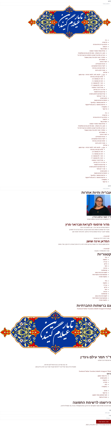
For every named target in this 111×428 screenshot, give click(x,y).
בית (106, 40)
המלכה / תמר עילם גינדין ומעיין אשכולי (94, 57)
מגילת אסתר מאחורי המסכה (97, 51)
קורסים (105, 72)
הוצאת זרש (102, 59)
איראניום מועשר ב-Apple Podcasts (95, 104)
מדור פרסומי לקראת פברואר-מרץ (87, 224)
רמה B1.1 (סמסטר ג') (97, 83)
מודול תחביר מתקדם (97, 87)
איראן (105, 264)
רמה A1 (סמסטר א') (97, 79)
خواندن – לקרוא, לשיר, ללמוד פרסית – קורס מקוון (92, 74)
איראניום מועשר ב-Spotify (98, 102)
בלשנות (105, 259)
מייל (110, 415)
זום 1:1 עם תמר (101, 96)
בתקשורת (104, 107)
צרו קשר (105, 109)
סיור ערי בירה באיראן (99, 89)
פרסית (105, 268)
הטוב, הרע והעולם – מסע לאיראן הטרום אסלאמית (91, 53)
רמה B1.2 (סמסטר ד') (97, 85)
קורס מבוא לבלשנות (99, 92)
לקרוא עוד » (106, 236)
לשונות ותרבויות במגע (101, 272)
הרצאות (105, 47)
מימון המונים (103, 98)
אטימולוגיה (104, 270)
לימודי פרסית (103, 62)
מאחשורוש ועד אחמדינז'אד (99, 274)
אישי (106, 266)
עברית (105, 262)
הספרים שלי (103, 49)
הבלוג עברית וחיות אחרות (100, 44)
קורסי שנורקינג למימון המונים (97, 94)
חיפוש (109, 1)
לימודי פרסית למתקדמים (98, 66)
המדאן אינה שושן (98, 241)
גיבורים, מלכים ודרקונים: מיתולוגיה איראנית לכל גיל (91, 55)
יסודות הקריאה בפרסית (98, 68)
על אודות (104, 42)
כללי (106, 257)
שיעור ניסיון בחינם (100, 70)
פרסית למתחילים (100, 64)
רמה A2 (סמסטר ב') (97, 81)
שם (110, 410)
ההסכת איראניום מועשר (100, 100)
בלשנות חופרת (103, 277)
